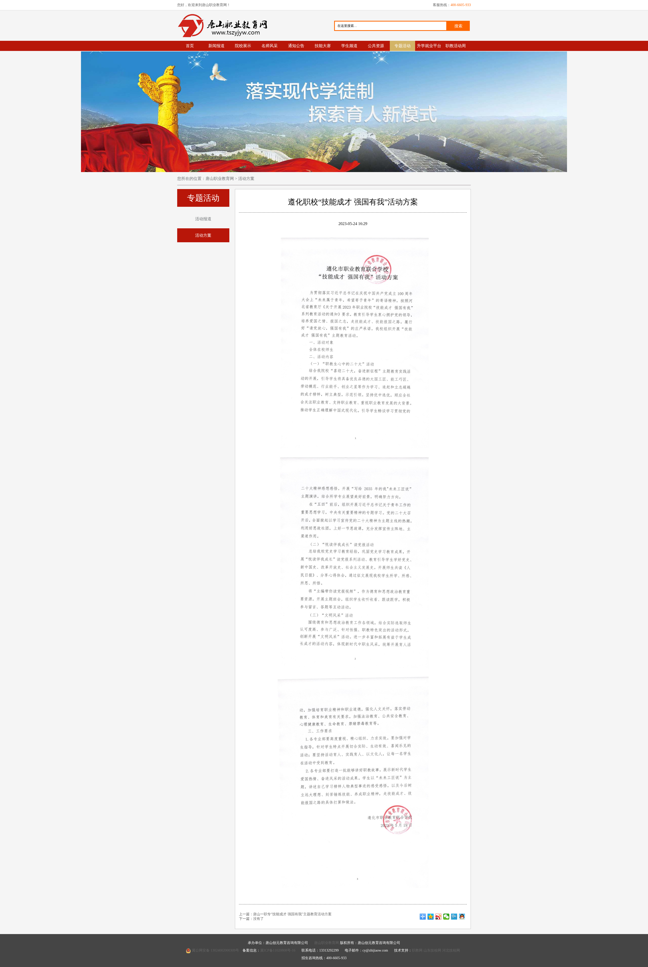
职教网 (417, 950)
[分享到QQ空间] (431, 917)
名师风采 (269, 46)
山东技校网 (432, 950)
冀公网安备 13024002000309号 (215, 950)
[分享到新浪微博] (438, 917)
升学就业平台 (429, 46)
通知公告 (296, 46)
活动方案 (245, 178)
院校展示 (243, 46)
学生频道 (349, 46)
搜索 (458, 26)
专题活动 (402, 46)
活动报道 (203, 219)
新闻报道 (216, 46)
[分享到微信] (446, 917)
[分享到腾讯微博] (454, 917)
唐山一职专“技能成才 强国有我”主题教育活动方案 (292, 914)
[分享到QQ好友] (462, 917)
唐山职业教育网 (224, 26)
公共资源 (376, 46)
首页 (190, 46)
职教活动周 (456, 46)
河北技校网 (451, 950)
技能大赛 (323, 46)
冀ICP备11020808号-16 (277, 950)
